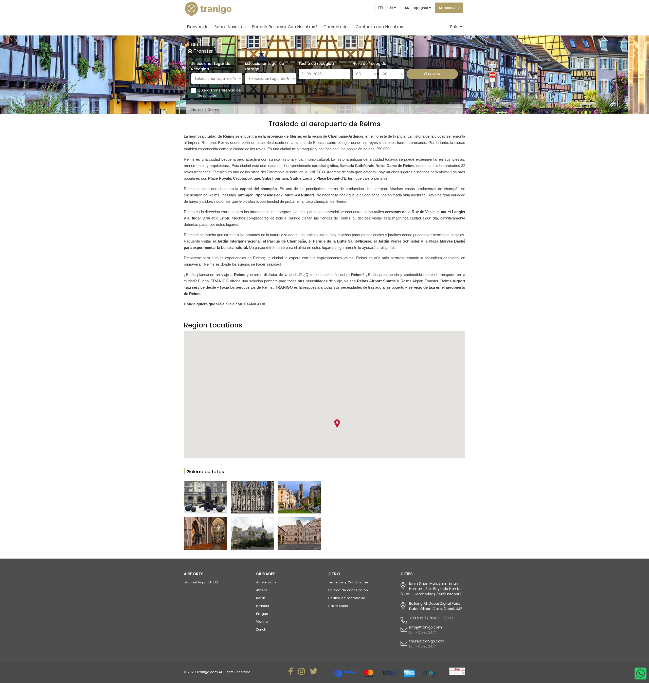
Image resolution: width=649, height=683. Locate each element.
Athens (261, 590)
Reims (213, 109)
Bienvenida (197, 27)
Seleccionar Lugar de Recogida (210, 66)
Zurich (261, 629)
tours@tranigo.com (426, 641)
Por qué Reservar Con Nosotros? (284, 27)
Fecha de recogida (316, 63)
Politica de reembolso (346, 598)
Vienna (262, 621)
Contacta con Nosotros (379, 27)
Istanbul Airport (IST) (201, 582)
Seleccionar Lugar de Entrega (264, 66)
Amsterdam (266, 582)
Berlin (260, 598)
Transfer (202, 51)
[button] (337, 423)
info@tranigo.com (425, 627)
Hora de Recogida (369, 63)
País (455, 27)
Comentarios (336, 27)
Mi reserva (448, 7)
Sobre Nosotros (230, 27)
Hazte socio (338, 605)
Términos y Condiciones (348, 582)
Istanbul (262, 605)
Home (197, 109)
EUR (390, 7)
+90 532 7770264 (424, 618)
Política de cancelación (348, 590)
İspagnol (421, 7)
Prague (262, 613)
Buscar (433, 74)
